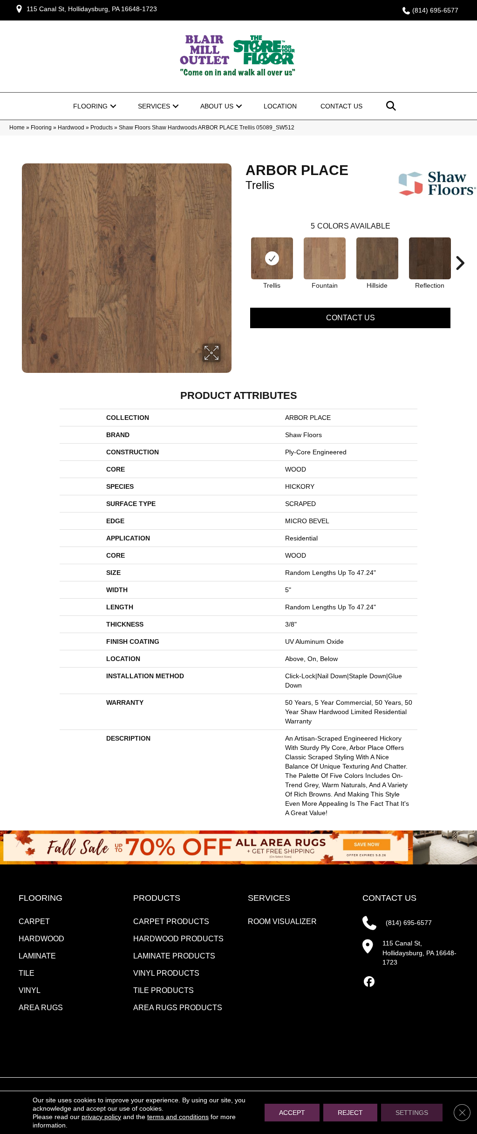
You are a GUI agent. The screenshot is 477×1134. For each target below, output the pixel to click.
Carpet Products (171, 921)
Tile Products (163, 990)
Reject (350, 1112)
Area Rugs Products (177, 1008)
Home (17, 127)
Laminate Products (174, 956)
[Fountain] (324, 258)
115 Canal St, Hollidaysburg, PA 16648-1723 (92, 9)
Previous (241, 249)
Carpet (34, 921)
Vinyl (30, 990)
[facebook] (369, 982)
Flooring (90, 106)
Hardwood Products (178, 939)
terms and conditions (178, 1116)
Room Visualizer (282, 921)
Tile (26, 973)
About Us (216, 106)
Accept (292, 1112)
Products (101, 127)
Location (280, 106)
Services (154, 106)
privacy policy (101, 1116)
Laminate (37, 956)
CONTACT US (389, 898)
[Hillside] (377, 258)
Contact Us (341, 106)
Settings (411, 1112)
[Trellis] (272, 258)
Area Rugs (41, 1008)
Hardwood (71, 127)
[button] (113, 106)
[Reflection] (430, 258)
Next (460, 249)
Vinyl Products (166, 973)
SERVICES (269, 898)
